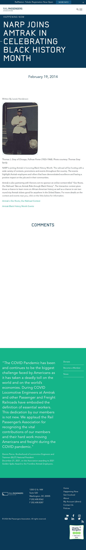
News (65, 374)
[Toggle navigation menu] (81, 10)
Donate (66, 361)
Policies (66, 508)
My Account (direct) (72, 501)
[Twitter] (79, 519)
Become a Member (72, 368)
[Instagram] (79, 516)
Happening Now (70, 491)
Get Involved (69, 495)
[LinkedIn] (73, 519)
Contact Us (68, 505)
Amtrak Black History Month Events (18, 206)
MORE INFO (63, 2)
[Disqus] (43, 255)
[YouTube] (66, 519)
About (66, 498)
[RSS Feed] (83, 521)
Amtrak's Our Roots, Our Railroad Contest (21, 201)
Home (66, 488)
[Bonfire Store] (67, 516)
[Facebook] (74, 516)
